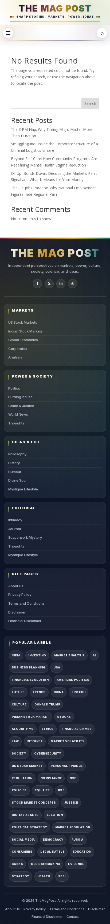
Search (90, 103)
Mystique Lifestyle (23, 489)
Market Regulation (72, 827)
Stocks (64, 717)
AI (94, 655)
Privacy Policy (19, 594)
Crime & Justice (21, 406)
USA (56, 667)
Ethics (48, 729)
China (59, 692)
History (14, 463)
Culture (19, 704)
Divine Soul (17, 480)
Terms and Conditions (26, 603)
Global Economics (23, 340)
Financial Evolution (30, 680)
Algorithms (23, 729)
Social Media (23, 839)
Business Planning (28, 667)
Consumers (22, 851)
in (61, 283)
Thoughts (16, 423)
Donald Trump (47, 704)
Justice (71, 802)
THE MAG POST (55, 8)
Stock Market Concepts (34, 802)
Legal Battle (52, 851)
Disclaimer (17, 612)
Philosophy (17, 454)
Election (55, 815)
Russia (78, 839)
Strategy (20, 876)
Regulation (22, 778)
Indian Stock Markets (25, 331)
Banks (17, 864)
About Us (15, 586)
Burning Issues (20, 397)
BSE (61, 790)
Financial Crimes (77, 729)
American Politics (73, 680)
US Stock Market (27, 766)
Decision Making (45, 864)
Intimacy (15, 520)
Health (43, 876)
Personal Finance (67, 766)
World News (18, 414)
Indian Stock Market (30, 717)
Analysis (15, 357)
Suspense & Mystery (25, 537)
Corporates (17, 348)
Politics (14, 388)
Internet (35, 741)
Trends (39, 692)
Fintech (78, 692)
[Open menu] (8, 33)
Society (19, 753)
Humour (14, 472)
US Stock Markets (22, 322)
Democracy (53, 839)
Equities (42, 790)
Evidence (76, 864)
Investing (37, 655)
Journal (14, 529)
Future (18, 692)
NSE (73, 778)
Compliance (51, 778)
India (16, 655)
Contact (72, 917)
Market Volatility (67, 741)
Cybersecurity (47, 753)
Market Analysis (69, 655)
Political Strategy (29, 827)
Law (15, 741)
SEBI (62, 876)
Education (82, 851)
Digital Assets (25, 815)
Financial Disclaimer (24, 621)
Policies (19, 790)
